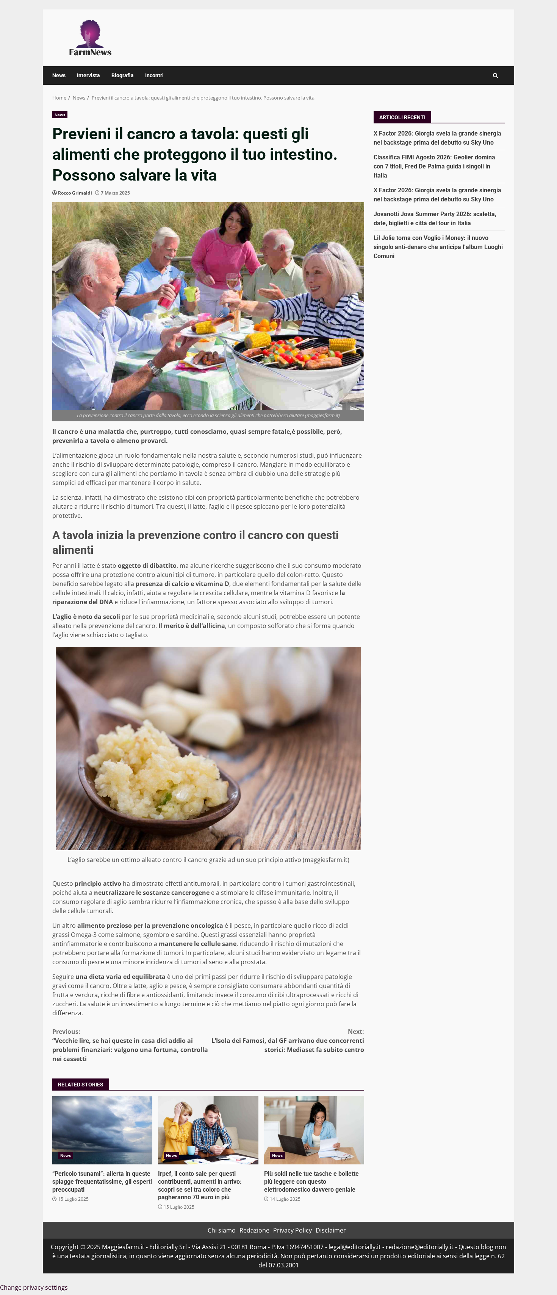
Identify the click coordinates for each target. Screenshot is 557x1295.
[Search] (495, 75)
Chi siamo (222, 1230)
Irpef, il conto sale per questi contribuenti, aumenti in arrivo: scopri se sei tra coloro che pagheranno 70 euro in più (208, 1130)
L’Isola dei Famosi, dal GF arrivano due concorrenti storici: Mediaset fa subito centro (287, 1040)
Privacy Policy (292, 1230)
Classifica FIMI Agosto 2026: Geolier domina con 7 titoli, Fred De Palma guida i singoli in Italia (434, 166)
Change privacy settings (34, 1287)
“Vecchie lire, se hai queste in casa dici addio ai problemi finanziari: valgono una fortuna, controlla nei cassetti (130, 1045)
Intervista (88, 75)
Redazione (254, 1230)
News (59, 75)
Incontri (154, 75)
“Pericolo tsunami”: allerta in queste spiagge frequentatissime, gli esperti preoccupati (102, 1130)
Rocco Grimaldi (75, 193)
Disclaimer (331, 1230)
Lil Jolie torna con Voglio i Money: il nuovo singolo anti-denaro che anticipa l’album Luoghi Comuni (438, 246)
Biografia (122, 75)
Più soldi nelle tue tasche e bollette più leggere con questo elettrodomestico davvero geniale (314, 1130)
